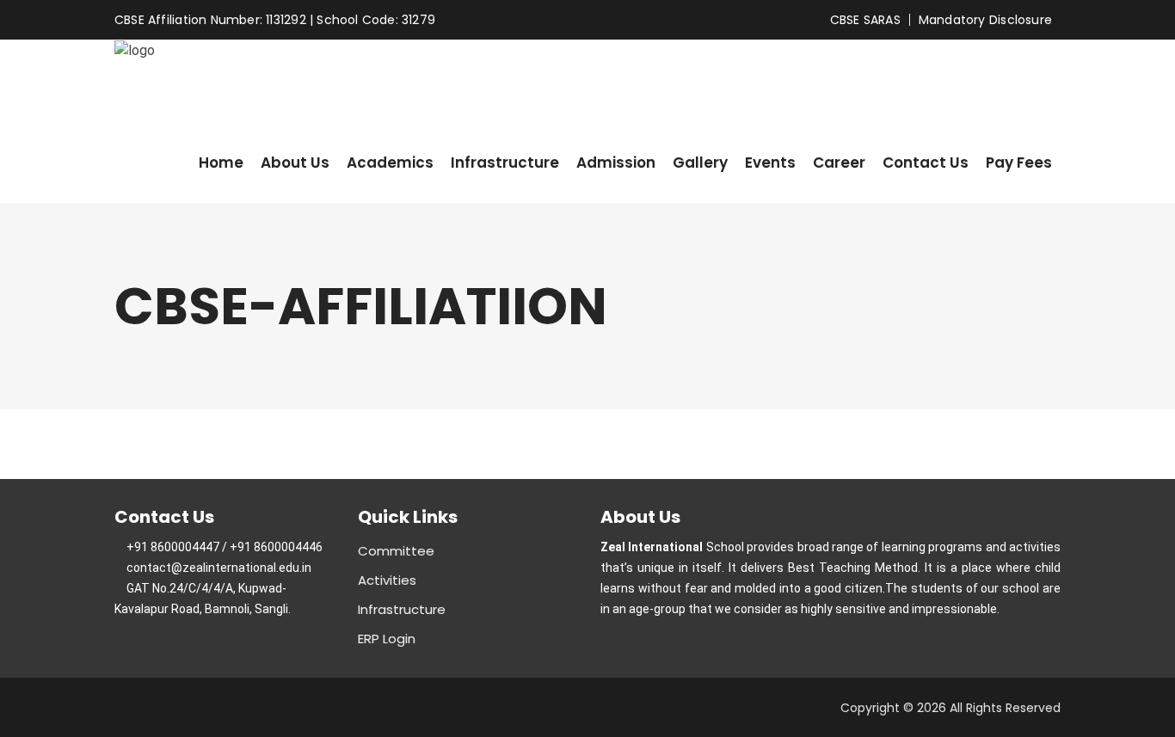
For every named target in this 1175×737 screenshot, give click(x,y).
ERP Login (386, 639)
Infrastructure (402, 609)
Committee (396, 551)
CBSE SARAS (865, 19)
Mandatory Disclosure (985, 19)
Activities (387, 580)
